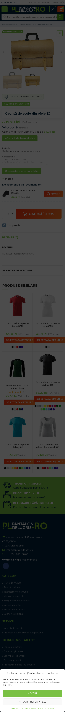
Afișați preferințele (32, 701)
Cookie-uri (15, 708)
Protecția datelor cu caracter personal (38, 708)
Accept (32, 693)
